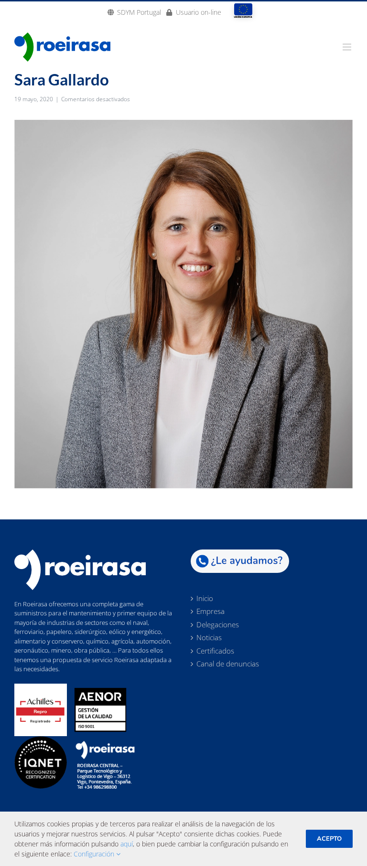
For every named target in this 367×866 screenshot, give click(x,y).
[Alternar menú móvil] (348, 47)
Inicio (204, 599)
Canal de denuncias (227, 664)
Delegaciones (217, 625)
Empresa (210, 611)
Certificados (215, 651)
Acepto (329, 838)
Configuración (95, 853)
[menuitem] (134, 11)
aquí (126, 843)
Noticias (209, 638)
